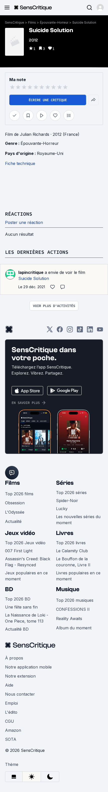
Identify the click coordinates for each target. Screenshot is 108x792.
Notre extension (20, 676)
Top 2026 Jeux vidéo (25, 542)
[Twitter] (50, 331)
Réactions (18, 214)
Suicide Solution (84, 22)
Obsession (15, 502)
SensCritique (14, 22)
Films (32, 22)
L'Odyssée (14, 512)
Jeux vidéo (20, 533)
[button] (100, 7)
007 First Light (18, 550)
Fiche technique (20, 163)
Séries (65, 482)
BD (9, 589)
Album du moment (73, 627)
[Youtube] (100, 331)
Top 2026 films (19, 493)
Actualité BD (17, 629)
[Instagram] (70, 331)
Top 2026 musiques (74, 600)
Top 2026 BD (17, 598)
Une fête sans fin (21, 607)
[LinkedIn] (90, 331)
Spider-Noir (67, 500)
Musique (67, 589)
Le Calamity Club (72, 550)
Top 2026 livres (71, 542)
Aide (9, 685)
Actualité (13, 521)
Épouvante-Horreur (54, 22)
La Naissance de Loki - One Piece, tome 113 (26, 618)
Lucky (62, 508)
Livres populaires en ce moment (78, 575)
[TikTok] (80, 331)
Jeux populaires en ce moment (26, 575)
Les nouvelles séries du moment (78, 519)
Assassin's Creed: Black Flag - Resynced (27, 561)
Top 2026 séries (71, 492)
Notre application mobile (28, 666)
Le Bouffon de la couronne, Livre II (73, 561)
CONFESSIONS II (73, 609)
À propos (14, 657)
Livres (64, 533)
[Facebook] (60, 331)
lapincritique (30, 272)
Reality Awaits (69, 618)
